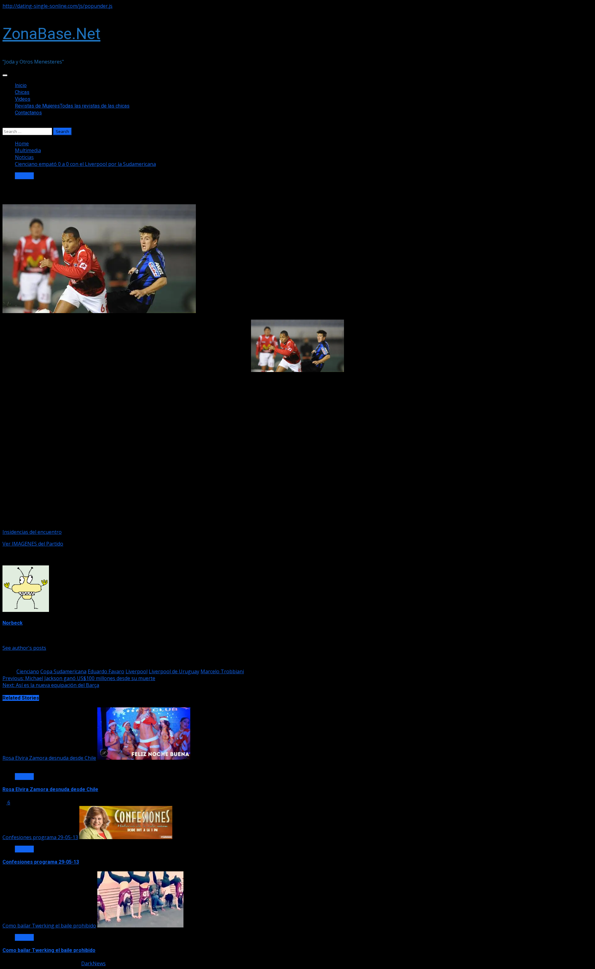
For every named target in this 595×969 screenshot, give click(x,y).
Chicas (22, 92)
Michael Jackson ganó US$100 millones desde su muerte (78, 678)
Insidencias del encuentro (32, 532)
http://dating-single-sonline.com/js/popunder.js (57, 5)
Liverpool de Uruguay (174, 671)
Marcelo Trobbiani (222, 671)
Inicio (21, 85)
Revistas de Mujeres (72, 106)
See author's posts (24, 647)
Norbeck (12, 623)
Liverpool (137, 671)
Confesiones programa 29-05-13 (40, 837)
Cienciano (27, 671)
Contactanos (28, 113)
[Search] (4, 124)
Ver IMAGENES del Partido (32, 543)
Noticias (24, 175)
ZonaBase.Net (51, 34)
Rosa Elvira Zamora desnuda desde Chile (49, 757)
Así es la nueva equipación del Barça (50, 685)
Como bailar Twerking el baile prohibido (49, 925)
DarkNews (93, 963)
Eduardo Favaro (106, 671)
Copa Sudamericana (63, 671)
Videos (22, 99)
